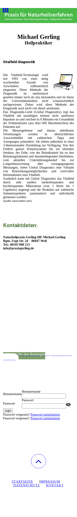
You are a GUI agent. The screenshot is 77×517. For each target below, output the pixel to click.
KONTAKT (55, 485)
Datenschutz (26, 485)
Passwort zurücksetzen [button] (45, 414)
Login (8, 410)
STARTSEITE (22, 481)
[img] (38, 15)
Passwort (9, 403)
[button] (38, 461)
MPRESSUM (50, 481)
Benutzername (12, 394)
